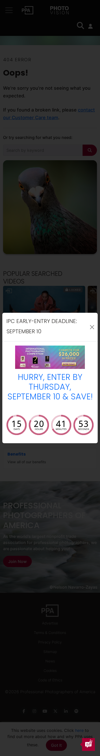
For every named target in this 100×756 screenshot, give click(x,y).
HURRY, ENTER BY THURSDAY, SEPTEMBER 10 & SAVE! (50, 387)
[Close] (92, 327)
